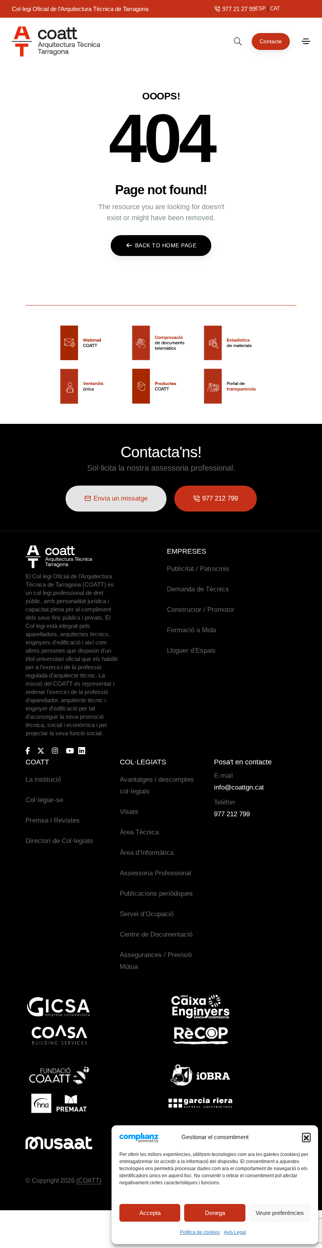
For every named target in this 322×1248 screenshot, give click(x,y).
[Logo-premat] (59, 1103)
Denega (215, 1212)
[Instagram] (55, 750)
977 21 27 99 (238, 9)
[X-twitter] (41, 750)
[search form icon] (238, 41)
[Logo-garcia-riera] (200, 1103)
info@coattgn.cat (239, 787)
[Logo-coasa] (59, 1035)
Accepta (150, 1212)
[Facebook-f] (28, 750)
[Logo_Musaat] (59, 1143)
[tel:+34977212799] (217, 9)
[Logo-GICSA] (59, 1006)
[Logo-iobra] (200, 1075)
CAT (275, 8)
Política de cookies (200, 1232)
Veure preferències (280, 1212)
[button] (306, 1137)
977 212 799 (232, 814)
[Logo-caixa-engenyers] (200, 1006)
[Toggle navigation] (306, 41)
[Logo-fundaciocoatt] (59, 1075)
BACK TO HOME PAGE (166, 245)
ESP (260, 8)
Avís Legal (235, 1232)
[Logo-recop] (200, 1035)
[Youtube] (70, 750)
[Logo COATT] (59, 556)
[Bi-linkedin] (85, 751)
